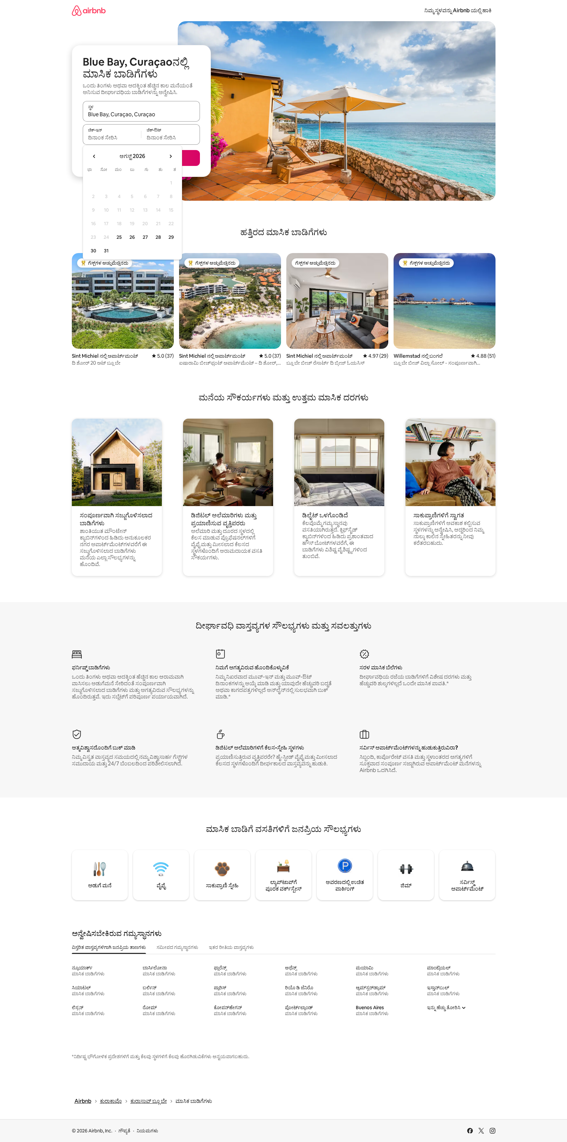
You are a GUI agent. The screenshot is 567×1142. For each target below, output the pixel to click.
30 (93, 251)
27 (145, 237)
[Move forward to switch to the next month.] (170, 156)
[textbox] (112, 137)
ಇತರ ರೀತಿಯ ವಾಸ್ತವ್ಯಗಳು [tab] (231, 947)
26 (132, 237)
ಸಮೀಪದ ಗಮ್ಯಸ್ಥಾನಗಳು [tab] (177, 947)
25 (119, 237)
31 (106, 251)
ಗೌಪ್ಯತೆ (124, 1131)
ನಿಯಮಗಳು (147, 1131)
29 (171, 237)
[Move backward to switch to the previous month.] (94, 156)
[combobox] (141, 114)
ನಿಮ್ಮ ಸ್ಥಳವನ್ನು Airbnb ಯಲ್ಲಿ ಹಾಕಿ (458, 10)
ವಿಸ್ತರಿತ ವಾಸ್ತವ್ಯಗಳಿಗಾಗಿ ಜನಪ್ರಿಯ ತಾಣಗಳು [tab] (109, 947)
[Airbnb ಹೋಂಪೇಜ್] (89, 10)
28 (158, 237)
